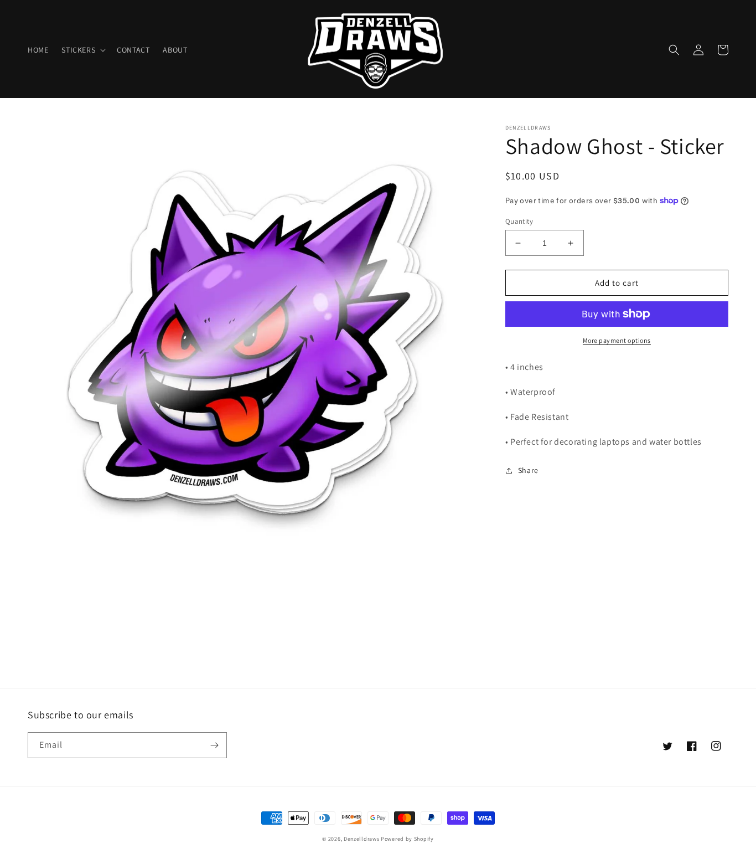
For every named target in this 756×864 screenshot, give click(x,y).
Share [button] (528, 470)
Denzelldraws (361, 838)
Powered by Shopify (407, 838)
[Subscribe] (214, 745)
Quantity (519, 221)
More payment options (617, 340)
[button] (82, 49)
